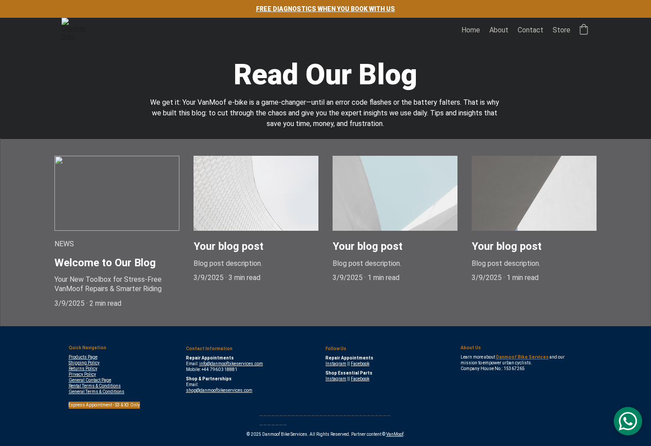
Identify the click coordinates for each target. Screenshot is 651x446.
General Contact (85, 380)
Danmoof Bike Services (522, 357)
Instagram (336, 363)
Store (561, 30)
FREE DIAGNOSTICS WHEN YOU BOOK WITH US (325, 8)
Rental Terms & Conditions (95, 385)
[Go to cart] (583, 30)
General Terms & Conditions (96, 391)
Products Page (83, 357)
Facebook (360, 363)
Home (470, 30)
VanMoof (394, 434)
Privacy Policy (82, 374)
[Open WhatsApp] (628, 421)
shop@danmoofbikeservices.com (219, 390)
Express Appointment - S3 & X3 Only (104, 405)
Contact (530, 30)
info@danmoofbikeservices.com (231, 363)
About (498, 30)
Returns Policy (83, 368)
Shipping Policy (84, 362)
